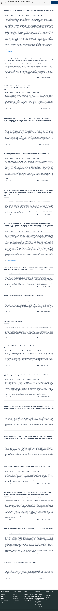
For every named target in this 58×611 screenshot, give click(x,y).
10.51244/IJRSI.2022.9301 (10, 51)
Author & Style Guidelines (39, 594)
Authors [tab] (11, 15)
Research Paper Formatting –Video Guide (39, 599)
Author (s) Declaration (27, 600)
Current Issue (48, 597)
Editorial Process (15, 598)
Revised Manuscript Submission (29, 596)
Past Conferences (38, 604)
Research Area (3, 596)
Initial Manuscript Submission (28, 594)
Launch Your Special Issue (39, 606)
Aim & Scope (3, 594)
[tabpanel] (29, 72)
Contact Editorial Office (27, 604)
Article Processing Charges (5, 600)
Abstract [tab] (6, 15)
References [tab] (18, 15)
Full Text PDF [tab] (28, 15)
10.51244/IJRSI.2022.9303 (11, 182)
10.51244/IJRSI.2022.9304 (11, 260)
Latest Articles (48, 595)
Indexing (2, 598)
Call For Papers (15, 594)
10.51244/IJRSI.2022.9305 (11, 398)
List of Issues (48, 599)
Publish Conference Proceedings (38, 602)
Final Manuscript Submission (28, 598)
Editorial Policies (15, 596)
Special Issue (48, 601)
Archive (2, 602)
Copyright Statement (16, 602)
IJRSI (5, 2)
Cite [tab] (23, 15)
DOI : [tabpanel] (29, 35)
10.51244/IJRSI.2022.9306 (11, 580)
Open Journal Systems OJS (5, 604)
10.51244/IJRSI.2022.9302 (11, 110)
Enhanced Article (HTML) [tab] (37, 15)
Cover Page (25, 602)
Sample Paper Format (38, 596)
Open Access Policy (16, 600)
